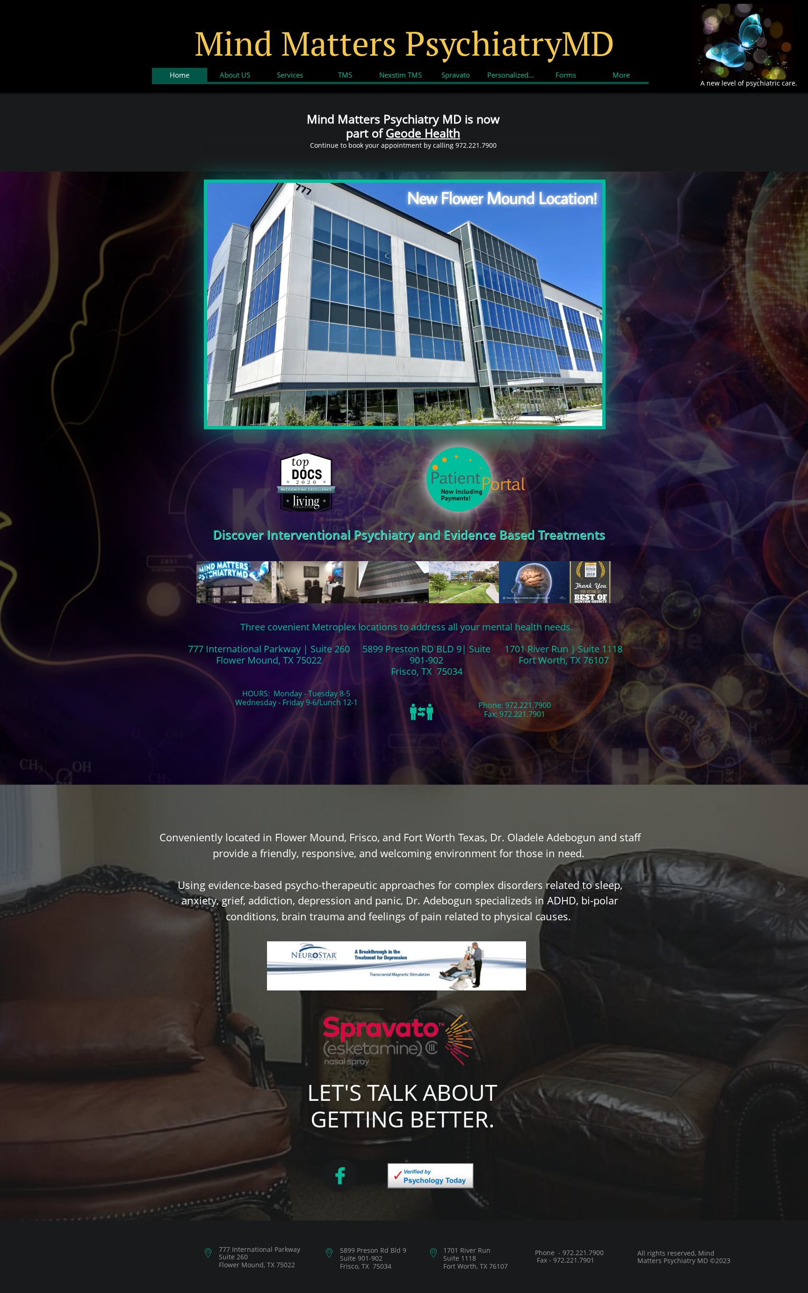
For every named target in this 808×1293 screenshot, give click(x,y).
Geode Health (423, 133)
